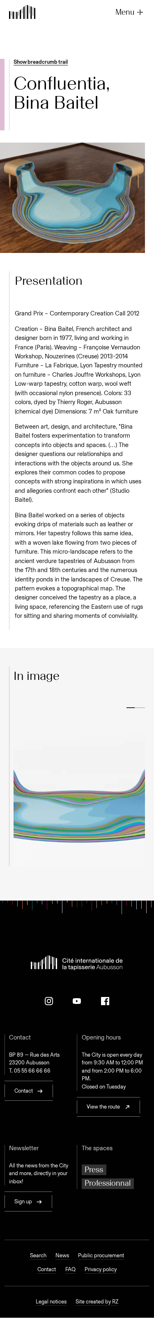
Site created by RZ (97, 1302)
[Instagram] (49, 1001)
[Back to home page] (22, 12)
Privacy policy (101, 1269)
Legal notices (51, 1302)
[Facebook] (105, 1001)
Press (94, 1169)
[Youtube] (77, 1001)
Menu (124, 12)
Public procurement (101, 1255)
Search (38, 1255)
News (62, 1255)
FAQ (70, 1269)
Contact (46, 1269)
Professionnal (108, 1183)
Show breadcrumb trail (41, 62)
